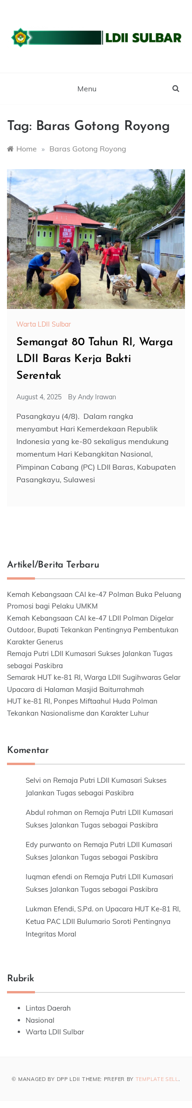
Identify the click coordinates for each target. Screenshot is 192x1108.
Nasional (40, 1020)
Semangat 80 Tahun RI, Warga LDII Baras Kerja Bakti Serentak (94, 359)
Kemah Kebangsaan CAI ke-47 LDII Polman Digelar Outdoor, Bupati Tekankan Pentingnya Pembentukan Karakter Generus (92, 630)
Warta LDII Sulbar (43, 324)
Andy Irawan (97, 397)
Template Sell (157, 1079)
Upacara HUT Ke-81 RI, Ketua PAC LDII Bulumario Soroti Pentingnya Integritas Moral (103, 921)
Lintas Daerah (48, 1008)
